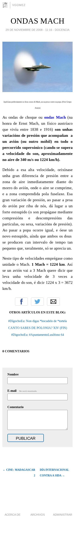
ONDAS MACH (37, 20)
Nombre (13, 374)
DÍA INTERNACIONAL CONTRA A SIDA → (54, 472)
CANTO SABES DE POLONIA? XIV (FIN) (37, 328)
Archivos (37, 514)
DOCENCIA (62, 29)
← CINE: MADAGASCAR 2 (19, 472)
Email (53, 302)
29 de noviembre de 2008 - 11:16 (29, 29)
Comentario (15, 407)
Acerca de (12, 514)
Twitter (37, 302)
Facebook (21, 302)
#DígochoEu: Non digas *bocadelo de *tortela (37, 321)
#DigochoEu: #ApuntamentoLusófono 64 (37, 334)
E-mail (22, 390)
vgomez (19, 5)
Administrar (62, 514)
